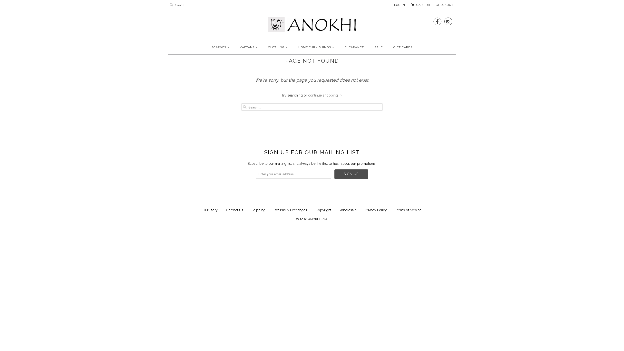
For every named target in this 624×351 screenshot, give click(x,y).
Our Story (210, 210)
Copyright (323, 210)
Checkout (444, 5)
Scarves (219, 47)
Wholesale (348, 210)
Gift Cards (402, 47)
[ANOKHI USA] (312, 26)
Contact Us (234, 210)
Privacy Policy (376, 210)
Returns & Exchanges (290, 210)
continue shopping (323, 95)
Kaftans (247, 47)
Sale (379, 47)
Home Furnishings (314, 47)
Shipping (258, 210)
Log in (399, 5)
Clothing (276, 47)
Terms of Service (408, 210)
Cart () (422, 5)
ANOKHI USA (317, 219)
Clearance (354, 47)
